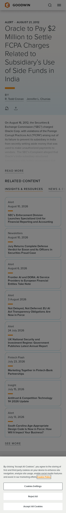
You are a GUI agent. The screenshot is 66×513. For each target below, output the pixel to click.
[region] (33, 484)
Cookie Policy (44, 477)
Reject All (33, 496)
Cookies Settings (33, 486)
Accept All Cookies (33, 506)
